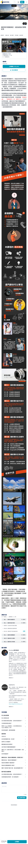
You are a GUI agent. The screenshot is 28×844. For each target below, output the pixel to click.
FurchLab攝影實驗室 (14, 650)
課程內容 (7, 35)
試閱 (24, 631)
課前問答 (21, 35)
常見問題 (16, 35)
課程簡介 (2, 35)
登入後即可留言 (21, 797)
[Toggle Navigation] (26, 2)
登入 (22, 2)
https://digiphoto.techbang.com (15, 703)
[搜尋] (14, 2)
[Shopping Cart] (18, 2)
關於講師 (12, 35)
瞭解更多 (11, 677)
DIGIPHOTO (12, 685)
